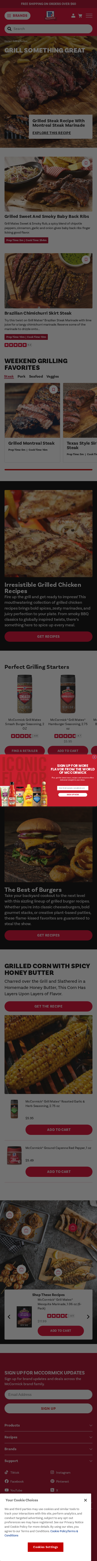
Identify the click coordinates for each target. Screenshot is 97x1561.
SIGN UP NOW (73, 795)
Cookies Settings (45, 1547)
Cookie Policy (58, 1531)
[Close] (85, 1500)
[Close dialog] (94, 757)
